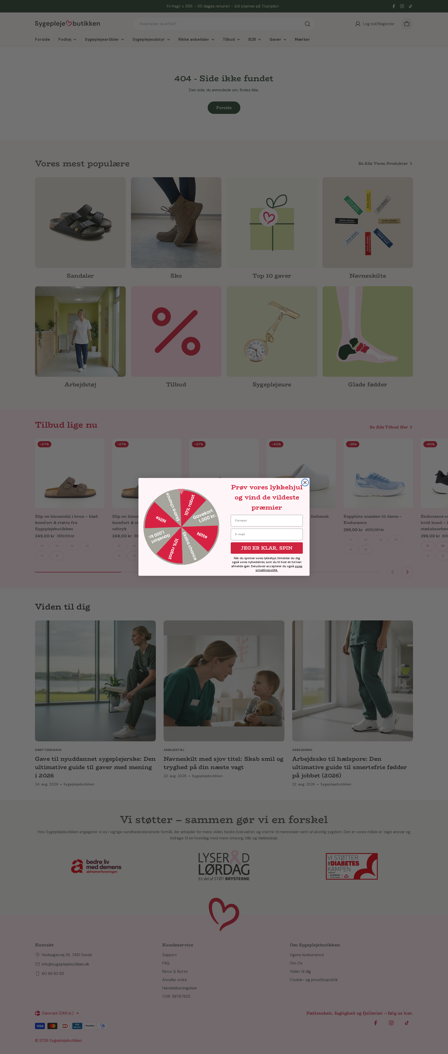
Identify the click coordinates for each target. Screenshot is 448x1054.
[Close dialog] (305, 482)
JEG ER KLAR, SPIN (266, 548)
